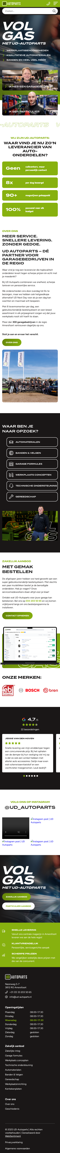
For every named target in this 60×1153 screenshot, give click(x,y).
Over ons (12, 342)
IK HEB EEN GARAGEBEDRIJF (30, 86)
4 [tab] (32, 776)
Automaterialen (28, 442)
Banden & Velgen (14, 1074)
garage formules (29, 463)
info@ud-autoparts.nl (20, 997)
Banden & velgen (28, 453)
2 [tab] (27, 776)
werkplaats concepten (33, 474)
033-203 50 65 (34, 601)
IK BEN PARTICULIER (24, 111)
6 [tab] (37, 776)
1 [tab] (24, 776)
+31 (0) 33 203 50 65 (48, 3)
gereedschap (26, 496)
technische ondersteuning (36, 485)
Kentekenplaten (13, 1088)
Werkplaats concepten (16, 1060)
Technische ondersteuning (19, 1065)
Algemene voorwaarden (17, 1148)
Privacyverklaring (14, 1142)
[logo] (11, 3)
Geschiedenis (12, 1108)
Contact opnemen (17, 615)
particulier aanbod (18, 906)
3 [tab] (29, 776)
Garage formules (13, 1055)
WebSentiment (13, 1136)
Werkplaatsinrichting (15, 1084)
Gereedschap (12, 1079)
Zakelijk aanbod (16, 897)
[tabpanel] (27, 753)
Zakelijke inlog (12, 1050)
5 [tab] (34, 776)
